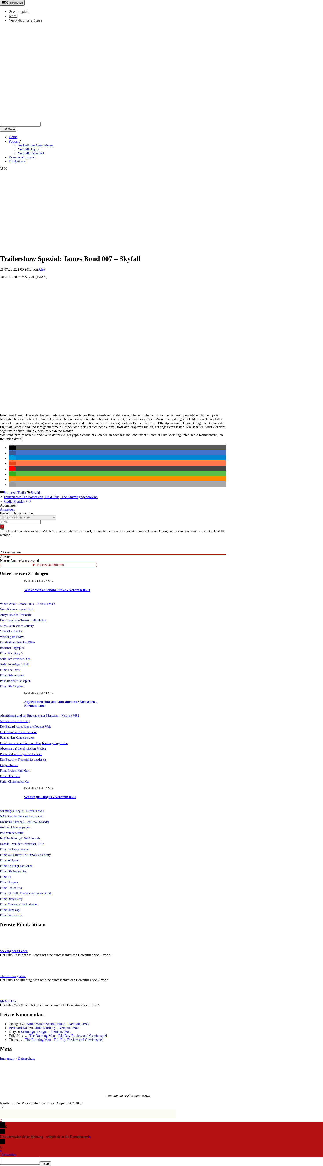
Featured (10, 492)
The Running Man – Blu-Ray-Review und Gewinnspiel (68, 1036)
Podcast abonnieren (50, 565)
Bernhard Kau (19, 1028)
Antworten (8, 1155)
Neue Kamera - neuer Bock (17, 609)
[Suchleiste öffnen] (3, 169)
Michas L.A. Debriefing (15, 721)
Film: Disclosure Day (13, 871)
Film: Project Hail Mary (15, 770)
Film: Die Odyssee (11, 686)
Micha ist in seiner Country (17, 626)
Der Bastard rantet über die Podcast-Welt (25, 726)
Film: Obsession (10, 776)
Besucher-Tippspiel (22, 157)
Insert (45, 1163)
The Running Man (13, 976)
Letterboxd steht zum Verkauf (18, 732)
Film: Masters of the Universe (18, 904)
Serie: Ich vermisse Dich (15, 659)
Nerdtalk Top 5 (28, 149)
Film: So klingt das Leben (16, 866)
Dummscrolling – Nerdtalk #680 (56, 1028)
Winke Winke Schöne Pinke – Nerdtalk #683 (57, 1024)
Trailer (21, 492)
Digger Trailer (9, 765)
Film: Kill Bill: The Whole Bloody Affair (26, 893)
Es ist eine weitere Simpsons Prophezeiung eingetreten (34, 743)
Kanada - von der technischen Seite (22, 844)
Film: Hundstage (10, 910)
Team (13, 16)
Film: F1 (5, 877)
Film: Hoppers (9, 882)
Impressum (7, 1058)
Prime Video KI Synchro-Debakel (21, 754)
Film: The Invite (10, 670)
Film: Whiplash (9, 860)
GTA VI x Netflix (11, 631)
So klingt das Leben (14, 951)
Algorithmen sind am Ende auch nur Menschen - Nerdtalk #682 (39, 715)
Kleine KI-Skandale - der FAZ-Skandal (24, 822)
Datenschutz (26, 1058)
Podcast (14, 141)
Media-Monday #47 (17, 501)
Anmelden (7, 509)
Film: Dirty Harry (11, 899)
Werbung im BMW (12, 637)
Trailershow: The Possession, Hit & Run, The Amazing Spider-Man (51, 497)
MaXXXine (8, 1001)
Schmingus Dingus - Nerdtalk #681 (50, 797)
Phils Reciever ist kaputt (15, 681)
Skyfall (36, 492)
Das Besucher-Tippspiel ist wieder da (23, 759)
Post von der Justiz (11, 833)
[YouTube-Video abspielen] (113, 346)
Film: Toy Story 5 (11, 653)
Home (13, 137)
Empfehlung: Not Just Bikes (17, 642)
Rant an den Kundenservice (17, 737)
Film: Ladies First (11, 888)
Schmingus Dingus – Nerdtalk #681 (46, 1032)
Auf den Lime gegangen (15, 827)
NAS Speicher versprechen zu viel (21, 816)
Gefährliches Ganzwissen (35, 145)
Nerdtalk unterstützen (25, 20)
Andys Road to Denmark (15, 615)
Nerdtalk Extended (31, 153)
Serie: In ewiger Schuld (14, 664)
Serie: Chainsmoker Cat (14, 781)
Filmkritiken (17, 161)
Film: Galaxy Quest (12, 675)
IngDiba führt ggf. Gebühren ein (20, 838)
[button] (12, 448)
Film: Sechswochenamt (14, 849)
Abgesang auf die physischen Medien (23, 748)
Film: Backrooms (11, 915)
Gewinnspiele (19, 11)
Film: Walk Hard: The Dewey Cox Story (25, 855)
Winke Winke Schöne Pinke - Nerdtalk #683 (57, 590)
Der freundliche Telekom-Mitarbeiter (23, 620)
